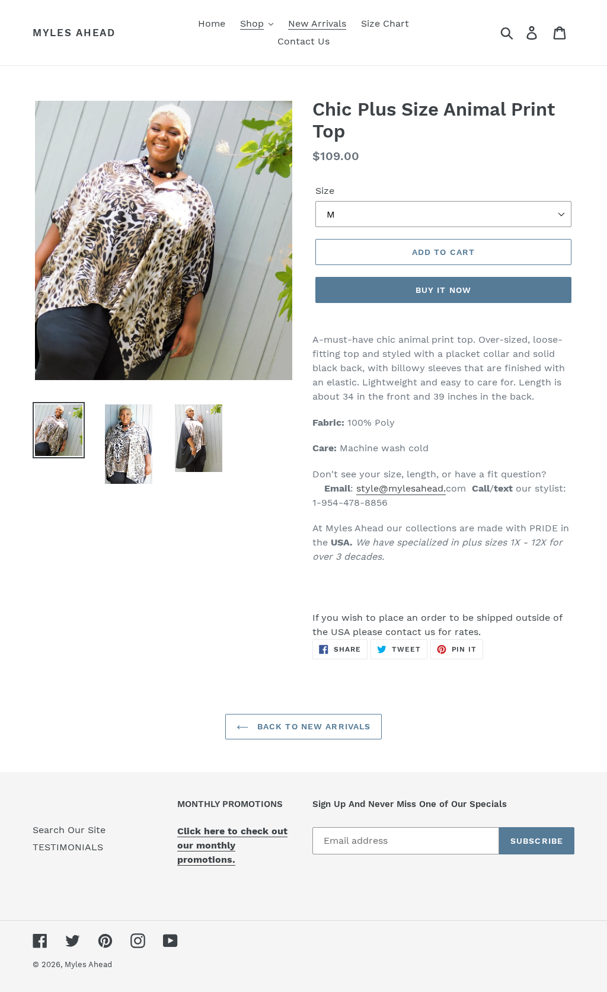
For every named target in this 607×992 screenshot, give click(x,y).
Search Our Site (69, 829)
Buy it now (443, 290)
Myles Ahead (74, 33)
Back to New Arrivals (312, 726)
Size (324, 190)
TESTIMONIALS (68, 847)
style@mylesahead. (401, 488)
